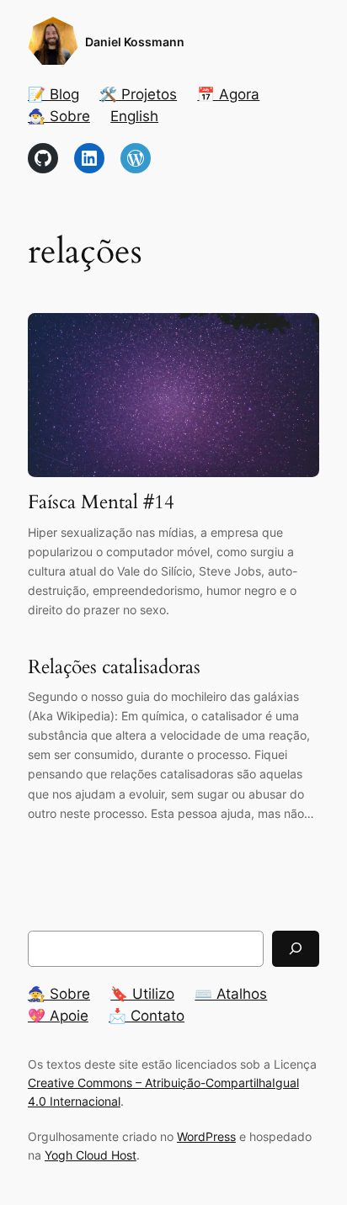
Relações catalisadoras (114, 667)
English (134, 116)
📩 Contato (146, 1015)
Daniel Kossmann (134, 42)
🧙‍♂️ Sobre (59, 116)
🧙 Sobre (59, 993)
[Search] (295, 949)
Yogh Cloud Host (90, 1155)
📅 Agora (228, 94)
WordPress (206, 1136)
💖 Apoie (58, 1015)
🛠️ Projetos (138, 94)
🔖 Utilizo (142, 993)
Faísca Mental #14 (101, 502)
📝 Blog (53, 94)
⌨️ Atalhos (231, 993)
